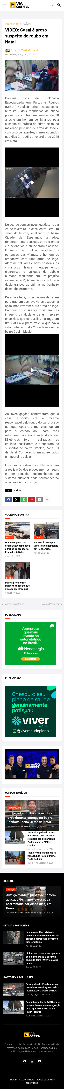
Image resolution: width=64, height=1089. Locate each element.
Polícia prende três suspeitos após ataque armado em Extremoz (17, 586)
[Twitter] (16, 499)
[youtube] (39, 1061)
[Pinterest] (31, 499)
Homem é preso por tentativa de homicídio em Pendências (46, 545)
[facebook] (24, 1061)
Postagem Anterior (14, 604)
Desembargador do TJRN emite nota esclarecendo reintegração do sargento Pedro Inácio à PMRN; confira (41, 839)
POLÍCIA (26, 24)
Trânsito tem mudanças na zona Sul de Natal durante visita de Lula (41, 856)
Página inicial (12, 24)
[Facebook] (8, 499)
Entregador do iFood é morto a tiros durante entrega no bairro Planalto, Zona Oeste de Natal (42, 987)
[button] (4, 5)
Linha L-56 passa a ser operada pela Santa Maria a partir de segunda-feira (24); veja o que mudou (43, 958)
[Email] (39, 499)
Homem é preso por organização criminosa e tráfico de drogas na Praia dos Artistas (17, 547)
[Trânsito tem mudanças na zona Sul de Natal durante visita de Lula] (15, 857)
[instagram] (32, 1061)
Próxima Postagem (50, 604)
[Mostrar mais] (47, 499)
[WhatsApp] (23, 499)
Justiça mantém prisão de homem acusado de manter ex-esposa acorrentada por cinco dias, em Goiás (42, 937)
